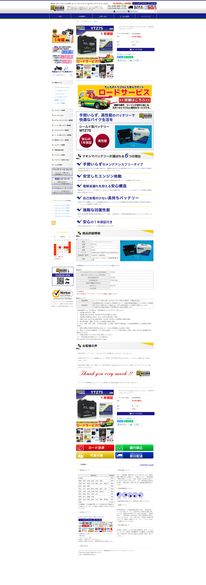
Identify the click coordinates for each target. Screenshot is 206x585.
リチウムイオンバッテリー (62, 87)
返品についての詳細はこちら (127, 54)
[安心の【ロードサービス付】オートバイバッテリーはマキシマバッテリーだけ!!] (57, 13)
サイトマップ (145, 16)
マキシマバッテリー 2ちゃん (63, 216)
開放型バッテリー (60, 100)
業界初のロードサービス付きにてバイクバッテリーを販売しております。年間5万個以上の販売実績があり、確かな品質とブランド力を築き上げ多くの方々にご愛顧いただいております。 (85, 8)
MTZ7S (96, 21)
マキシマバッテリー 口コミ (62, 213)
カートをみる (133, 11)
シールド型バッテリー (86, 21)
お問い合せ (103, 16)
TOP (60, 16)
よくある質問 (124, 16)
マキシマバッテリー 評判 (62, 208)
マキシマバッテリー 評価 (62, 205)
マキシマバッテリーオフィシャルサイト (96, 265)
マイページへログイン (121, 11)
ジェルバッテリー (60, 94)
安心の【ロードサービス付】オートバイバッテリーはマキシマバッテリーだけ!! (79, 3)
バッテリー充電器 (60, 103)
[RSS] (53, 224)
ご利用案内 (81, 16)
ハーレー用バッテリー (61, 90)
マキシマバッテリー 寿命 (62, 211)
